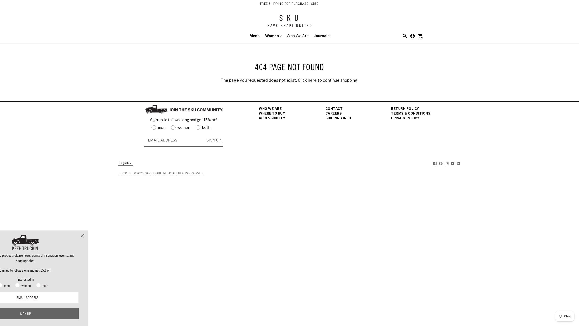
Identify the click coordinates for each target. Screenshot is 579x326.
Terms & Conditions (410, 113)
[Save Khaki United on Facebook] (435, 163)
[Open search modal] (405, 36)
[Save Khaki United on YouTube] (452, 163)
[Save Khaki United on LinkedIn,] (458, 163)
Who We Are (298, 36)
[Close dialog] (118, 236)
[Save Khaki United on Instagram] (446, 163)
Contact (334, 108)
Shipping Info (338, 118)
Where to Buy (272, 113)
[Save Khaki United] (289, 23)
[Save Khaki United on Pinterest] (441, 163)
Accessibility (272, 118)
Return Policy (405, 108)
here (312, 80)
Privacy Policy (405, 118)
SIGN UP (213, 140)
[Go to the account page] (412, 36)
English (124, 163)
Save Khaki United (158, 173)
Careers (333, 113)
